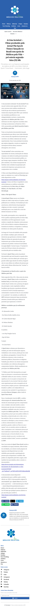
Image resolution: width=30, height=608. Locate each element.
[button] (5, 501)
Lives (18, 26)
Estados (12, 33)
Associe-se (24, 26)
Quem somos (8, 31)
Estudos (26, 24)
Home (3, 24)
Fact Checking (6, 26)
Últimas (9, 24)
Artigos (20, 24)
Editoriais (14, 24)
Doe (15, 28)
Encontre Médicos (17, 31)
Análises (13, 26)
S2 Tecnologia (7, 605)
